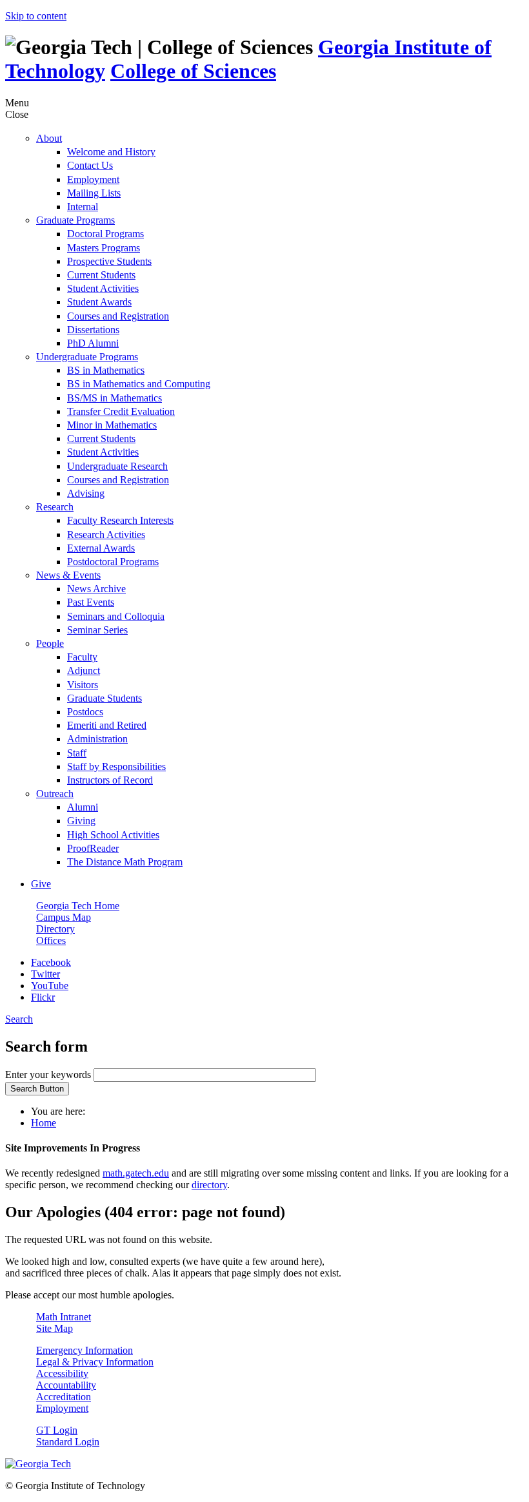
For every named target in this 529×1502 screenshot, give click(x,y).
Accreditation (63, 1396)
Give (41, 883)
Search (19, 1019)
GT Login (56, 1430)
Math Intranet (63, 1316)
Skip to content (35, 15)
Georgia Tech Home (77, 905)
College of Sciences (193, 70)
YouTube (49, 985)
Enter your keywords (49, 1074)
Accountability (66, 1385)
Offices (51, 940)
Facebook (51, 962)
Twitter (45, 973)
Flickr (43, 997)
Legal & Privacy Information (95, 1361)
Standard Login (67, 1441)
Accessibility (62, 1373)
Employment (62, 1408)
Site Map (54, 1328)
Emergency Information (84, 1350)
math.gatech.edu (136, 1173)
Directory (55, 928)
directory (209, 1184)
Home (43, 1122)
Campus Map (63, 917)
